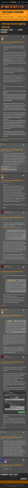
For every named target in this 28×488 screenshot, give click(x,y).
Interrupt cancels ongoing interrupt (13, 25)
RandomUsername (4, 35)
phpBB (10, 485)
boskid (5, 458)
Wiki (19, 2)
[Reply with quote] (24, 37)
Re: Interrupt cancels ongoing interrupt (12, 149)
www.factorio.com (6, 14)
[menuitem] (6, 17)
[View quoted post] (19, 280)
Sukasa (2, 143)
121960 (10, 469)
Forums (13, 2)
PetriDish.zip (4, 168)
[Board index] (13, 7)
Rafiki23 (2, 174)
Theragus (6, 211)
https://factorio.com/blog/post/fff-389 (12, 227)
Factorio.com (5, 2)
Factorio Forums (13, 12)
